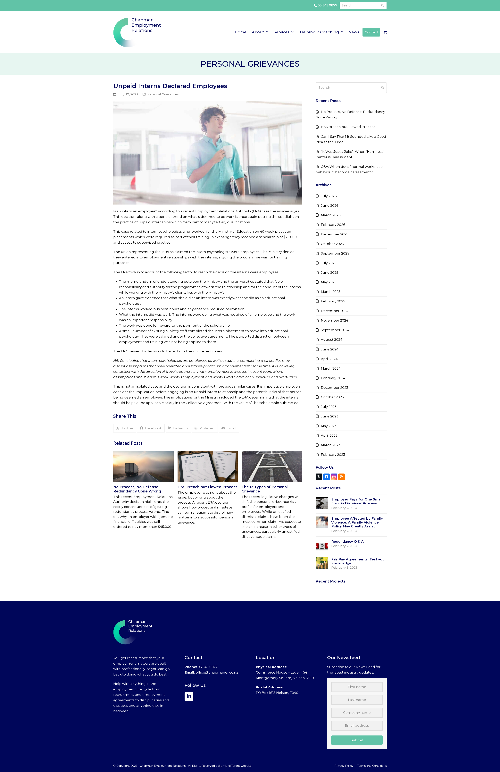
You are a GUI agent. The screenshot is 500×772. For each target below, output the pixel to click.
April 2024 (329, 359)
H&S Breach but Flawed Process (207, 487)
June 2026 (329, 205)
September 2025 (335, 253)
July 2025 (329, 263)
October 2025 (332, 244)
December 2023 (334, 388)
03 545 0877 (327, 5)
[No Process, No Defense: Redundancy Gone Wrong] (143, 466)
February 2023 (333, 455)
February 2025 (333, 301)
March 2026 (331, 215)
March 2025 (330, 292)
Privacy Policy (343, 766)
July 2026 (329, 196)
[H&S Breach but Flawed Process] (208, 466)
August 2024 (331, 339)
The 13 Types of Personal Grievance (265, 489)
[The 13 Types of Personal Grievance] (272, 466)
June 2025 (329, 272)
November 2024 (334, 320)
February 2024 (333, 378)
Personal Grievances (163, 94)
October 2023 (332, 397)
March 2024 (331, 368)
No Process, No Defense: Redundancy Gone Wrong (137, 489)
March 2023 (330, 445)
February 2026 (333, 225)
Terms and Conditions (372, 766)
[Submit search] (382, 5)
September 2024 (335, 330)
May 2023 (329, 426)
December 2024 (334, 311)
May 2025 (329, 282)
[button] (385, 32)
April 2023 (329, 435)
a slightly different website (234, 766)
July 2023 (329, 407)
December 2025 (334, 234)
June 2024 (329, 349)
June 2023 (329, 416)
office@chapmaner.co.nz (217, 672)
